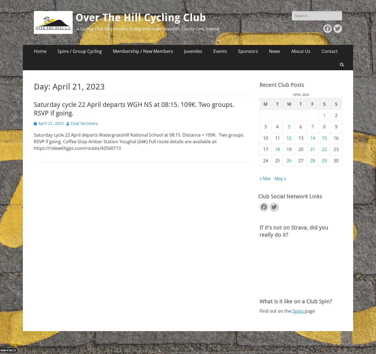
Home (40, 51)
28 (312, 161)
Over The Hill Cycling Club (140, 18)
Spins (298, 311)
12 (289, 138)
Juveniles (193, 51)
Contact (329, 51)
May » (280, 178)
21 (312, 149)
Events (220, 51)
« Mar (265, 178)
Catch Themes (261, 339)
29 (324, 161)
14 (312, 138)
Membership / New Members (143, 51)
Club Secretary (84, 123)
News (274, 51)
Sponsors (248, 51)
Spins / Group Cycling (80, 51)
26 (289, 161)
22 (324, 149)
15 (324, 138)
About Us (300, 51)
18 (277, 149)
